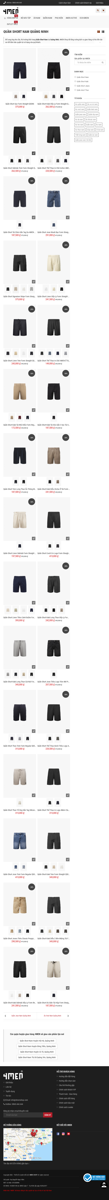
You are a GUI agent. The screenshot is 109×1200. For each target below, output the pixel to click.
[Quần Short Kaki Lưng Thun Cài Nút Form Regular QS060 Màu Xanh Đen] (16, 674)
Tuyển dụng (10, 1091)
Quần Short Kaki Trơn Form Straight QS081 (53, 874)
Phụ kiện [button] (59, 18)
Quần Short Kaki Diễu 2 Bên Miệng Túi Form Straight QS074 (53, 938)
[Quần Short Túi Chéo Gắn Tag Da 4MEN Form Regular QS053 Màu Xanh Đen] (20, 225)
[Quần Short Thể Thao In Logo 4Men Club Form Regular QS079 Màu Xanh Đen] (58, 803)
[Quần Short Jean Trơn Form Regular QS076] (19, 840)
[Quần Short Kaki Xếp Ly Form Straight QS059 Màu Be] (46, 96)
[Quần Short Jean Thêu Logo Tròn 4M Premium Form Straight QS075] (53, 647)
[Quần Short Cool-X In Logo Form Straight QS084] (53, 519)
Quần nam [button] (47, 18)
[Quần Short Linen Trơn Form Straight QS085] (19, 326)
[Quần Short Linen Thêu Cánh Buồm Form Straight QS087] (19, 583)
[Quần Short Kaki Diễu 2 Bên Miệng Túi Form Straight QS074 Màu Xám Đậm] (65, 931)
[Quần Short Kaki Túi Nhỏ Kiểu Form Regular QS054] (19, 390)
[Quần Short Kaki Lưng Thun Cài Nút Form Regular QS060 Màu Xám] (8, 674)
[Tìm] (102, 62)
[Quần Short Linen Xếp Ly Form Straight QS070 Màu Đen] (61, 289)
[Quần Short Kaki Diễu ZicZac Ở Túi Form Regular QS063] (53, 455)
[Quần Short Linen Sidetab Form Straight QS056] (19, 519)
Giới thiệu (99, 3)
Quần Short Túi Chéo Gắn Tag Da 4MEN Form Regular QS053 (19, 232)
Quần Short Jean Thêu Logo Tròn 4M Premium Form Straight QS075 (53, 682)
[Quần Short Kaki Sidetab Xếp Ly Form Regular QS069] (19, 968)
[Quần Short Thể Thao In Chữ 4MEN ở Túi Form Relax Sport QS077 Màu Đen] (42, 353)
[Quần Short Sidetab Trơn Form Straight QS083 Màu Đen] (12, 160)
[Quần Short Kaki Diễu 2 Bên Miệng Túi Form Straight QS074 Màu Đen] (42, 931)
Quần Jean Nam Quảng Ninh (21, 1016)
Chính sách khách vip (83, 3)
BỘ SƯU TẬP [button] (26, 18)
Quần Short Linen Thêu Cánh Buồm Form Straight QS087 (19, 617)
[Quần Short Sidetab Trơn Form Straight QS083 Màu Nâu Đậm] (20, 160)
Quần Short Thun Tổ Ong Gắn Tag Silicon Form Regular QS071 (19, 810)
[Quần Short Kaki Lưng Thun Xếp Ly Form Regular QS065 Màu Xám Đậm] (46, 610)
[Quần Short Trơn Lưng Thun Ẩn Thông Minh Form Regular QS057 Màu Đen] (24, 482)
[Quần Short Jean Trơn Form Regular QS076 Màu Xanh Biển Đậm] (16, 867)
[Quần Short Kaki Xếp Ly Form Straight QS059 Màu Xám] (54, 96)
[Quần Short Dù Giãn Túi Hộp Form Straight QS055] (53, 968)
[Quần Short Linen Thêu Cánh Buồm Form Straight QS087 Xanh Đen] (31, 610)
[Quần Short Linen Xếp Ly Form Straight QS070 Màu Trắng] (46, 289)
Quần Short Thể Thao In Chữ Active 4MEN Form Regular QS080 (53, 168)
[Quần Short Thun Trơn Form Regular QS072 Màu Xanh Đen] (12, 738)
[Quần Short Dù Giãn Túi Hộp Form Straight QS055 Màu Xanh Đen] (54, 995)
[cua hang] (27, 1145)
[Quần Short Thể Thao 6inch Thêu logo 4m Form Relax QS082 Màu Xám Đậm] (58, 738)
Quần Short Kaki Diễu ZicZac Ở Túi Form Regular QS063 (53, 489)
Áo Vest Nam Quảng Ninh (52, 1016)
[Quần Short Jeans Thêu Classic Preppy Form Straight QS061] (19, 904)
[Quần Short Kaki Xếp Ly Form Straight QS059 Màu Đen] (61, 96)
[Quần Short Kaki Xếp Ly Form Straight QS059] (53, 69)
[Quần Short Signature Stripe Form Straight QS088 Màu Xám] (31, 289)
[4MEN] (10, 12)
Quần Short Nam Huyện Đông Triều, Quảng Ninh (37, 1046)
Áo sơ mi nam (92, 104)
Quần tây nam (93, 114)
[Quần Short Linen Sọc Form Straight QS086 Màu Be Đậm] (16, 96)
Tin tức (8, 1096)
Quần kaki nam (92, 109)
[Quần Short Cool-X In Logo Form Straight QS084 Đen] (50, 546)
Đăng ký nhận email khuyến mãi (15, 1111)
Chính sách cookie (66, 1107)
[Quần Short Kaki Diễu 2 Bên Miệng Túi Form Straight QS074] (53, 904)
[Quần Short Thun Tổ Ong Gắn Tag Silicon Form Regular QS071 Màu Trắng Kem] (20, 803)
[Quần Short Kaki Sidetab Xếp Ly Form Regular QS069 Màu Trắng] (12, 995)
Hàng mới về (12, 17)
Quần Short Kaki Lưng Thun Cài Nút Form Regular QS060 (19, 682)
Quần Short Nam (83, 77)
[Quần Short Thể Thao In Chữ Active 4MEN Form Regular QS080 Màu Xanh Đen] (65, 160)
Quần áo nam (93, 135)
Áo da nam (79, 119)
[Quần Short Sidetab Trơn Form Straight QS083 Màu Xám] (27, 160)
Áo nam (98, 125)
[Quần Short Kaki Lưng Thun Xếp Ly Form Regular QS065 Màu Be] (61, 610)
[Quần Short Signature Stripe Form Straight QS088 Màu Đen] (8, 289)
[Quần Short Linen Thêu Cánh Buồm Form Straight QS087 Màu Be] (8, 610)
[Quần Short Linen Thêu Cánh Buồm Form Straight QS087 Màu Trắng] (24, 610)
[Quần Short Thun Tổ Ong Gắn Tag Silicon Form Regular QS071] (19, 776)
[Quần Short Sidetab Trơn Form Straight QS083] (19, 134)
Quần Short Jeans (83, 86)
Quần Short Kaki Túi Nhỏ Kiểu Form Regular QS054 (19, 425)
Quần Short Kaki (82, 81)
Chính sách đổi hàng (67, 1098)
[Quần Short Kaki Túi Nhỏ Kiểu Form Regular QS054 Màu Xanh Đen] (27, 417)
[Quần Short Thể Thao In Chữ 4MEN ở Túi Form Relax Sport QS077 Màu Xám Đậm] (50, 353)
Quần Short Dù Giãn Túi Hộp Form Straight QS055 (53, 1003)
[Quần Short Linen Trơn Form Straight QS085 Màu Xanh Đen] (31, 353)
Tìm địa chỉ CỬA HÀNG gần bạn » (16, 1163)
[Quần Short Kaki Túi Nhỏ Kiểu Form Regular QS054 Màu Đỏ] (20, 417)
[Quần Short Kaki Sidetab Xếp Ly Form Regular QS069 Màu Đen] (27, 995)
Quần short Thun (83, 90)
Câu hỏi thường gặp (66, 1085)
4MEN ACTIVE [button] (71, 18)
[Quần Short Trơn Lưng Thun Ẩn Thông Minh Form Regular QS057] (19, 455)
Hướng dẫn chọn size (67, 1081)
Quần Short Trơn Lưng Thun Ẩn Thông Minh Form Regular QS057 (19, 489)
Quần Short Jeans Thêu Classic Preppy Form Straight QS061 (19, 938)
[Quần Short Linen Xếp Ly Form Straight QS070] (53, 262)
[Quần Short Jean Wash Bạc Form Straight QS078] (53, 198)
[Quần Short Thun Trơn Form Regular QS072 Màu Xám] (20, 738)
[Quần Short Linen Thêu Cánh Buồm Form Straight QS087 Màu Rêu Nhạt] (16, 610)
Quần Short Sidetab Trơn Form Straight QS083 (19, 168)
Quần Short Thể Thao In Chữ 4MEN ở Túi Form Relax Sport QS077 (53, 361)
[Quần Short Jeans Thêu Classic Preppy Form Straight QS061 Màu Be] (12, 931)
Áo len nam (79, 125)
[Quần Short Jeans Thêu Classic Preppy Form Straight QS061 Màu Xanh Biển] (20, 931)
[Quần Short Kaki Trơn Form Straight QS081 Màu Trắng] (61, 867)
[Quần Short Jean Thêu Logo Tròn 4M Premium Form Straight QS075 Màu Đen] (54, 674)
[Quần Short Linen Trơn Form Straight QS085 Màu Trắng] (24, 353)
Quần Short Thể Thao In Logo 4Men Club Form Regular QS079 (53, 810)
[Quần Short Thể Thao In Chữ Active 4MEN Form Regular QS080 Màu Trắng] (50, 160)
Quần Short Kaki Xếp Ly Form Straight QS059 (53, 104)
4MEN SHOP (33, 1175)
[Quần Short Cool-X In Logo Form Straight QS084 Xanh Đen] (58, 546)
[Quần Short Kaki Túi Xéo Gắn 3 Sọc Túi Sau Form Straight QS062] (53, 390)
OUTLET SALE (12, 23)
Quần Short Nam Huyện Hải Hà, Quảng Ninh (37, 1041)
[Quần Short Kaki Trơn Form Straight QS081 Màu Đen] (46, 867)
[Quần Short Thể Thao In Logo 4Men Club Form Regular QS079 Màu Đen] (50, 803)
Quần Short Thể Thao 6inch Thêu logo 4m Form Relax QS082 (53, 746)
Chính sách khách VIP (67, 1089)
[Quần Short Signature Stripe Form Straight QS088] (19, 262)
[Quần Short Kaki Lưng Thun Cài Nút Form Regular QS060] (19, 647)
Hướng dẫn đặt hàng (67, 1076)
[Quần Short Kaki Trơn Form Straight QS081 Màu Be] (54, 867)
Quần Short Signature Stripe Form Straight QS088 (19, 296)
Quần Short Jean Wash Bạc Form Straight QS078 (53, 232)
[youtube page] (68, 1133)
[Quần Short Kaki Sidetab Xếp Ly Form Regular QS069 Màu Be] (20, 995)
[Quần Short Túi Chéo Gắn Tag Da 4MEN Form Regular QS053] (19, 198)
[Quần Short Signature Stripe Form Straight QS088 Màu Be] (16, 289)
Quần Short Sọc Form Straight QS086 (20, 104)
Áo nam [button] (36, 18)
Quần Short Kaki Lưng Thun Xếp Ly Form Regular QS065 (53, 617)
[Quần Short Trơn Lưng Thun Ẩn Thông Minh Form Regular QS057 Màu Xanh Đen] (16, 482)
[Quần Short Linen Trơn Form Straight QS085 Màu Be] (16, 353)
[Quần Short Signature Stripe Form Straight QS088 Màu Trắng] (24, 289)
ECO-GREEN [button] (84, 18)
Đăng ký (48, 1115)
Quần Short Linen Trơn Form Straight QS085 (19, 361)
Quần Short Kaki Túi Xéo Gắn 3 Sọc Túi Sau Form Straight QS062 (53, 425)
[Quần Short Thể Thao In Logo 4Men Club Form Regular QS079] (53, 776)
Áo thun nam (79, 130)
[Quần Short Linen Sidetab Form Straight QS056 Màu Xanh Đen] (20, 546)
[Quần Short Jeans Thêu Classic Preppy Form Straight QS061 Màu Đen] (27, 931)
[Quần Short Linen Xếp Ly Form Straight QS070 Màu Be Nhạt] (54, 289)
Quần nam (89, 125)
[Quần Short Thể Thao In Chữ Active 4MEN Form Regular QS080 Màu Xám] (58, 160)
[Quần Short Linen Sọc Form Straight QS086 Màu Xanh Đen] (24, 96)
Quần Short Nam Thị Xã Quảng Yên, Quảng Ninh (37, 1057)
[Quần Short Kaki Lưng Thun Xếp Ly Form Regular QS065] (53, 583)
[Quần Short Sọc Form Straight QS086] (19, 69)
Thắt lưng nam (80, 135)
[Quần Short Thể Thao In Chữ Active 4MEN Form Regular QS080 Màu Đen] (42, 160)
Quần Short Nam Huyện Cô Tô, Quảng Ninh (37, 1052)
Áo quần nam (80, 104)
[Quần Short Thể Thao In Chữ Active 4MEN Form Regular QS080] (53, 134)
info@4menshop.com (19, 1100)
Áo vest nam (79, 109)
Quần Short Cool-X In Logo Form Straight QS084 (53, 553)
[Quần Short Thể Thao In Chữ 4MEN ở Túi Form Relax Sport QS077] (53, 326)
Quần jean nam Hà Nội (83, 140)
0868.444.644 (17, 3)
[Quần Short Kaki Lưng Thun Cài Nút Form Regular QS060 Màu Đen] (31, 674)
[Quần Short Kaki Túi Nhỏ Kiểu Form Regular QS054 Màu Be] (12, 417)
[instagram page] (63, 1133)
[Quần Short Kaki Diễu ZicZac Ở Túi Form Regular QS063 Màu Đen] (50, 482)
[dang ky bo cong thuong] (94, 1177)
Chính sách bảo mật (67, 1103)
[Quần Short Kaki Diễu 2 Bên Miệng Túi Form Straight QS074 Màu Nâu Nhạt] (58, 931)
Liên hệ (8, 1087)
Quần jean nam (80, 114)
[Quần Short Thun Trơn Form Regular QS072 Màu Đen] (27, 738)
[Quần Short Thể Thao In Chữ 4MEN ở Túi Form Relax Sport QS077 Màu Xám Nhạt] (65, 353)
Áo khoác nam (91, 119)
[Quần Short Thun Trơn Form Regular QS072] (19, 711)
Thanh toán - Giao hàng (68, 1094)
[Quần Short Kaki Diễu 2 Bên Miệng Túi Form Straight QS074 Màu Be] (50, 931)
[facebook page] (58, 1133)
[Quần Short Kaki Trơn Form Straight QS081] (53, 840)
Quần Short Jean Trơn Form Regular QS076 (19, 874)
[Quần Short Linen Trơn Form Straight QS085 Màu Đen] (8, 353)
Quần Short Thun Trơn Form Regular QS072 (19, 746)
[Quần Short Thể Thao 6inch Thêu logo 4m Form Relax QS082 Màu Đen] (50, 738)
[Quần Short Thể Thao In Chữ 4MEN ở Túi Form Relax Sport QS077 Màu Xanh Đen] (58, 353)
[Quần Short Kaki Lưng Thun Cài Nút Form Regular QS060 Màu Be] (24, 674)
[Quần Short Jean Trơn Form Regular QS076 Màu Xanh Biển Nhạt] (24, 867)
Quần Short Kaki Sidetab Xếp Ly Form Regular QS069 (19, 1003)
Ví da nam (99, 130)
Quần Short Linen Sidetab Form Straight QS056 (19, 553)
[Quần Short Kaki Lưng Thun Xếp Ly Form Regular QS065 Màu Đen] (54, 610)
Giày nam (90, 130)
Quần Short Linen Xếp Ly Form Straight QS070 (53, 296)
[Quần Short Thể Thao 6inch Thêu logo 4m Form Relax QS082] (53, 711)
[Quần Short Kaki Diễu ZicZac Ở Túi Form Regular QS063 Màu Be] (58, 482)
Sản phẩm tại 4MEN (82, 58)
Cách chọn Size (65, 3)
